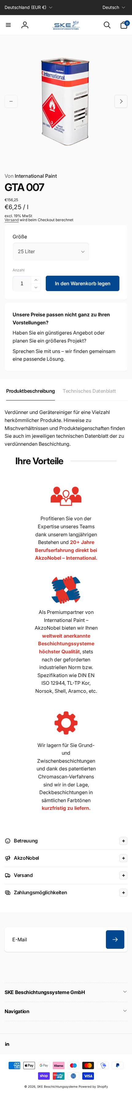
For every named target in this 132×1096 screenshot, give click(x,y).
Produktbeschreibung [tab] (30, 391)
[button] (8, 25)
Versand (12, 219)
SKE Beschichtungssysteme (57, 1086)
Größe (20, 236)
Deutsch (111, 7)
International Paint (31, 176)
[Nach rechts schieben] (121, 101)
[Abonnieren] (115, 939)
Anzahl (19, 270)
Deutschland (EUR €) (25, 7)
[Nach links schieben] (11, 101)
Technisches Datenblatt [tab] (89, 391)
